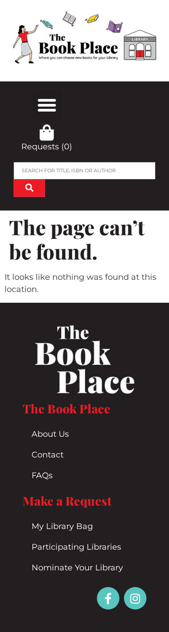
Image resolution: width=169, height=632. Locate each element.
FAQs (42, 475)
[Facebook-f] (108, 598)
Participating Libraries (76, 547)
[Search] (29, 188)
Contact (48, 455)
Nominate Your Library (77, 568)
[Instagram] (135, 598)
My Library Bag (62, 526)
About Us (50, 434)
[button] (47, 105)
